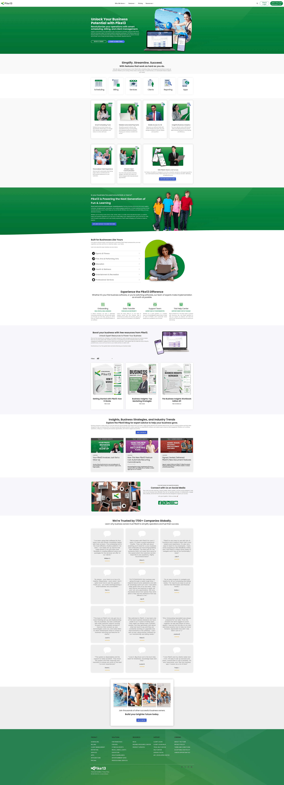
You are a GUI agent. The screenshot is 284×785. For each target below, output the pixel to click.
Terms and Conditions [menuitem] (182, 747)
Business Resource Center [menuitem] (142, 744)
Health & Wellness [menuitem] (118, 755)
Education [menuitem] (115, 752)
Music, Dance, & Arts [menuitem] (119, 750)
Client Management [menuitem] (98, 747)
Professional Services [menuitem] (120, 760)
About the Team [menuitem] (180, 742)
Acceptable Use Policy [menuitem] (182, 750)
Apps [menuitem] (92, 755)
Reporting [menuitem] (94, 750)
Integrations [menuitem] (96, 758)
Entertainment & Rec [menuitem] (119, 758)
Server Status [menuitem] (158, 752)
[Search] (257, 3)
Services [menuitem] (94, 752)
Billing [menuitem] (93, 744)
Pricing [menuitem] (93, 760)
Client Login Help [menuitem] (160, 744)
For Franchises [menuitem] (117, 742)
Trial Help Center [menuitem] (160, 747)
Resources (149, 3)
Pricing (140, 3)
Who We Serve (119, 3)
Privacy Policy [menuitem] (179, 744)
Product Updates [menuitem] (139, 747)
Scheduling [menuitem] (95, 742)
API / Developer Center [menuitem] (161, 755)
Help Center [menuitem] (158, 750)
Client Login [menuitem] (158, 742)
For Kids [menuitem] (115, 744)
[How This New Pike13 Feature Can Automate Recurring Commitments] (142, 445)
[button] (182, 767)
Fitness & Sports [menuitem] (118, 747)
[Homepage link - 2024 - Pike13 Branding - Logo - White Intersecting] (98, 769)
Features (131, 3)
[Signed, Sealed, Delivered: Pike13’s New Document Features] (176, 445)
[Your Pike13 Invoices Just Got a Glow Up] (107, 445)
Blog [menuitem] (134, 742)
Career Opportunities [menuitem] (182, 752)
